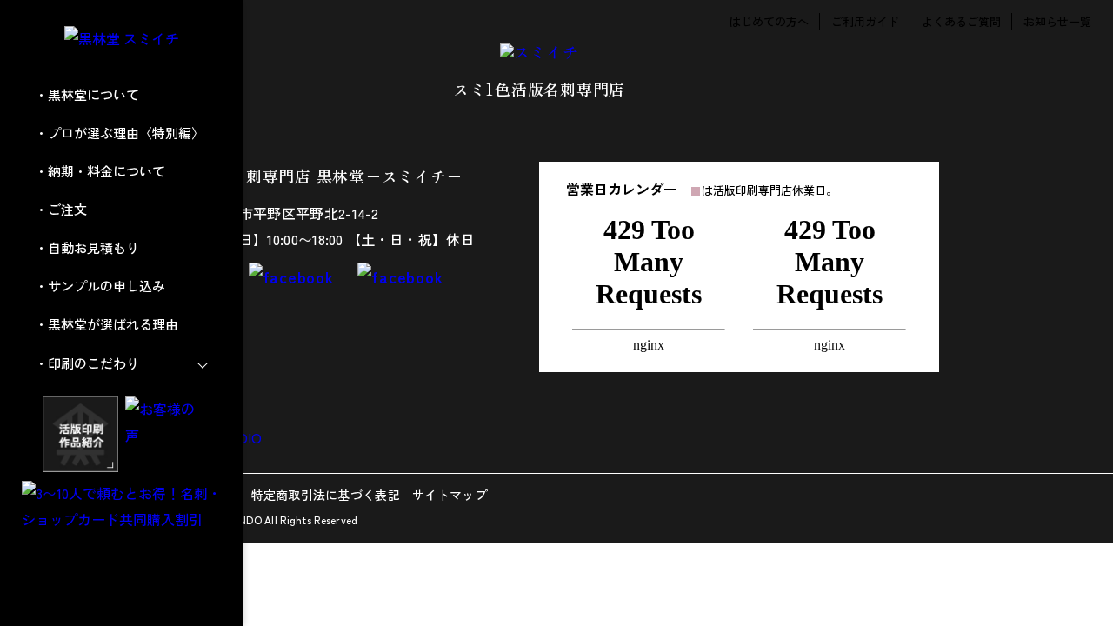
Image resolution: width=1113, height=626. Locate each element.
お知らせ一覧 (1057, 21)
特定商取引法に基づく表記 (325, 494)
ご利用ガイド (865, 21)
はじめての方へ (769, 21)
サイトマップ (449, 494)
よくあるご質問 (961, 21)
